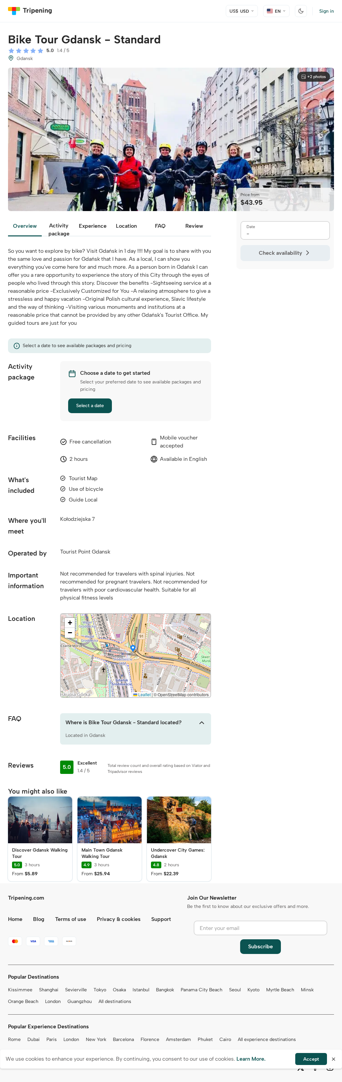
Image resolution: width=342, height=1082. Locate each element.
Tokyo (100, 990)
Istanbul (141, 990)
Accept (311, 1059)
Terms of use (70, 919)
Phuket (205, 1039)
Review (194, 226)
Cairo (225, 1039)
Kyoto (253, 990)
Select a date (90, 405)
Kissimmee (20, 990)
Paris (51, 1039)
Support (161, 919)
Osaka (119, 990)
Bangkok (165, 990)
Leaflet (144, 694)
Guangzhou (79, 1001)
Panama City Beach (201, 990)
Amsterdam (178, 1039)
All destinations (115, 1001)
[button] (133, 649)
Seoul (235, 990)
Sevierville (76, 990)
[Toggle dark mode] (301, 11)
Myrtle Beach (280, 990)
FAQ (160, 226)
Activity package (58, 229)
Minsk (307, 990)
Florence (150, 1039)
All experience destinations (267, 1039)
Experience (93, 226)
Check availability (280, 253)
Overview (25, 226)
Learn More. (251, 1059)
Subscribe (260, 946)
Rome (14, 1039)
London (53, 1001)
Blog (38, 919)
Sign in (326, 11)
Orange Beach (23, 1001)
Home (15, 919)
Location (126, 226)
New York (96, 1039)
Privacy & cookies (119, 919)
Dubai (33, 1039)
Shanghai (48, 990)
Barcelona (123, 1039)
